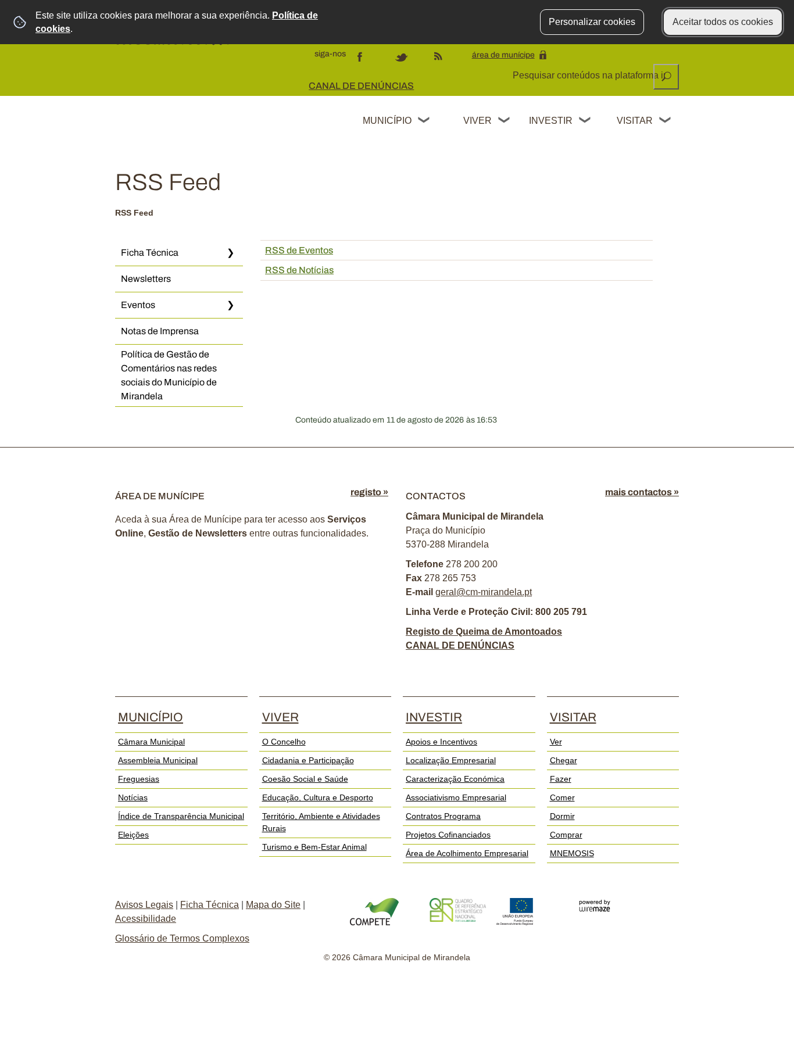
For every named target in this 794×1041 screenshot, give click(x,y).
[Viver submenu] (504, 121)
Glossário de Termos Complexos (182, 938)
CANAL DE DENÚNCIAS (361, 86)
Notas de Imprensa (160, 331)
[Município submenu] (424, 121)
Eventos (138, 305)
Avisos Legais (144, 905)
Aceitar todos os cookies (723, 22)
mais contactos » (642, 492)
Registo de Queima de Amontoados (484, 631)
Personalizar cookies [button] (592, 22)
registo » (369, 492)
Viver (477, 121)
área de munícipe (503, 55)
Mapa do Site (273, 905)
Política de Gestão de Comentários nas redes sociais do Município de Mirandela (169, 375)
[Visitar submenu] (665, 121)
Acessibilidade (145, 919)
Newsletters (146, 279)
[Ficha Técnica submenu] (230, 253)
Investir (550, 121)
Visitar (635, 121)
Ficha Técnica (149, 252)
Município (387, 121)
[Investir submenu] (585, 121)
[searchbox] (590, 75)
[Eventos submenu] (230, 305)
